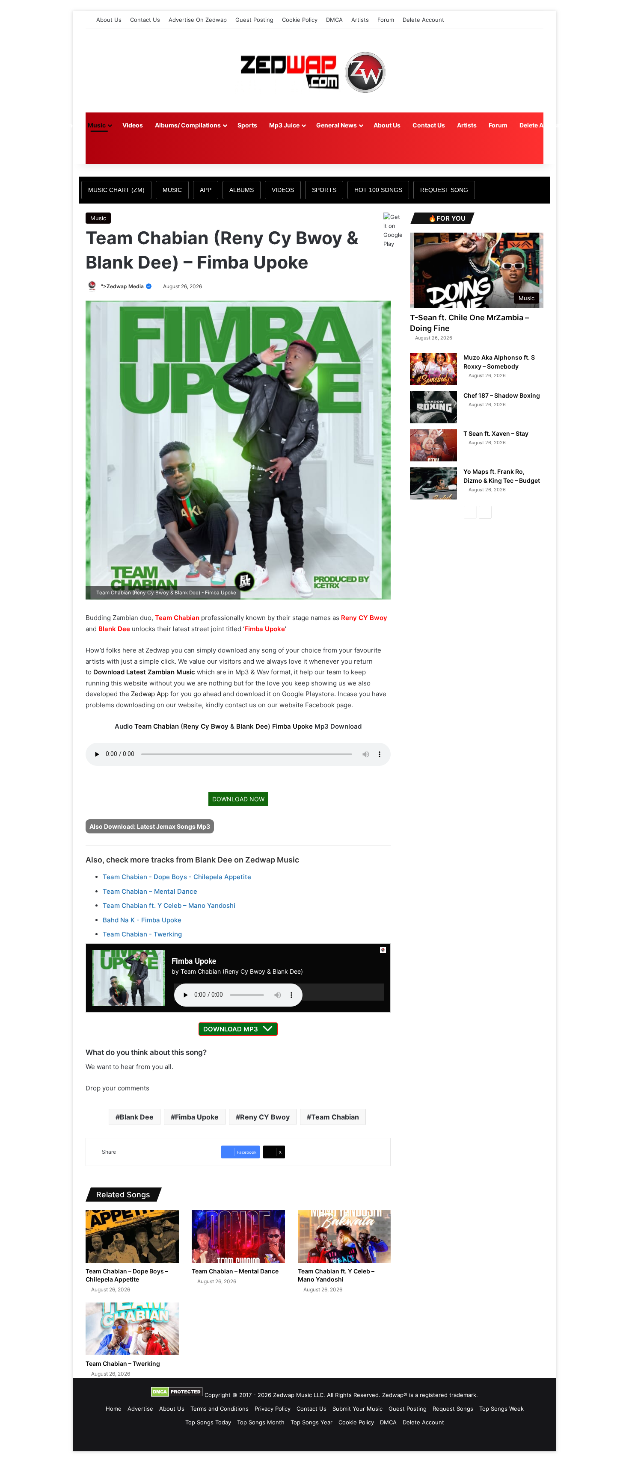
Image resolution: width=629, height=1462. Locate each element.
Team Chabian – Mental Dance (150, 891)
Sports (247, 125)
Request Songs (453, 1408)
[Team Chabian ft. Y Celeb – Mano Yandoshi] (344, 1236)
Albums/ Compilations (188, 125)
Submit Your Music (357, 1408)
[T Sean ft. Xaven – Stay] (433, 445)
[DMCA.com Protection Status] (177, 1394)
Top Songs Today (208, 1422)
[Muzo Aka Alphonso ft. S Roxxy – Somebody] (433, 369)
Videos (132, 125)
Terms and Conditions (219, 1408)
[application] (279, 992)
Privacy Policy (273, 1408)
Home (67, 125)
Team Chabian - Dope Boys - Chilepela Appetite (177, 877)
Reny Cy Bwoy (205, 726)
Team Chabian (177, 618)
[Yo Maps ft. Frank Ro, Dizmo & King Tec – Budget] (433, 483)
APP (205, 189)
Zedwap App (150, 694)
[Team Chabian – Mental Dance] (238, 1236)
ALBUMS (241, 189)
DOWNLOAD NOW (238, 799)
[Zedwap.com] (314, 70)
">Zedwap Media (123, 286)
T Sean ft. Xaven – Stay (495, 433)
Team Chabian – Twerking (123, 1363)
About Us (109, 19)
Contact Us (145, 19)
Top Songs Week (501, 1408)
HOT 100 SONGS (378, 189)
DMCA (334, 19)
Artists (360, 19)
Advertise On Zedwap (198, 19)
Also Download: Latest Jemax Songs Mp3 (149, 826)
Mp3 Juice (284, 125)
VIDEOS (283, 189)
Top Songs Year (311, 1422)
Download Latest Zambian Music (144, 672)
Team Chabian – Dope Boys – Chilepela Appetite (127, 1275)
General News (336, 125)
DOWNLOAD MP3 (230, 1029)
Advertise (140, 1408)
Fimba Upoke (264, 629)
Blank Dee (114, 629)
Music (97, 125)
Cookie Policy (299, 19)
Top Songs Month (261, 1422)
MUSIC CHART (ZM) (116, 189)
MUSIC (172, 189)
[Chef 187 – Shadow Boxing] (433, 407)
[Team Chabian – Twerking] (132, 1329)
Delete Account (423, 19)
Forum (385, 19)
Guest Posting (254, 19)
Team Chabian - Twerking (142, 934)
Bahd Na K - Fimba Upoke (142, 920)
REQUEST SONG (444, 189)
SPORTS (324, 189)
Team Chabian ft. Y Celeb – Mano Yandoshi (169, 905)
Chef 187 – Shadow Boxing (501, 395)
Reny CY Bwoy (364, 618)
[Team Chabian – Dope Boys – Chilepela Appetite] (132, 1236)
